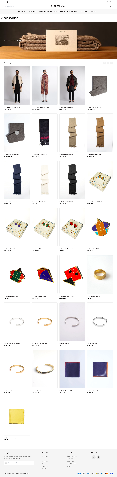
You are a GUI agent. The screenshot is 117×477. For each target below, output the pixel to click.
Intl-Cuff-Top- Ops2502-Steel (12, 343)
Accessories (94, 11)
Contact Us (45, 466)
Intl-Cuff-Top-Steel (64, 343)
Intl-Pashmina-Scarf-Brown (94, 154)
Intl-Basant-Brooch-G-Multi (66, 296)
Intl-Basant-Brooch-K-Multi (94, 249)
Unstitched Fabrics (45, 11)
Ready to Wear (59, 11)
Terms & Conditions (72, 464)
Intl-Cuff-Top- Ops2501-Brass (40, 343)
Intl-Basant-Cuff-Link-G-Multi (66, 249)
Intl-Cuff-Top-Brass (9, 391)
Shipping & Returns (72, 456)
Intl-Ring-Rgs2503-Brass (93, 296)
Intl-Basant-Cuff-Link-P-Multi (39, 249)
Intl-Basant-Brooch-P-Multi (39, 296)
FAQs (68, 466)
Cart (43, 459)
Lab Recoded (32, 11)
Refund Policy (70, 459)
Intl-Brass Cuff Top (37, 391)
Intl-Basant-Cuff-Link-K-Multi (94, 202)
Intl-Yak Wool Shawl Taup (94, 107)
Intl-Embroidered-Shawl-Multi (67, 107)
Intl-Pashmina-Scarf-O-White (39, 202)
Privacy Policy (70, 461)
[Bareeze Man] (58, 6)
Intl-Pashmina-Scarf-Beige (66, 154)
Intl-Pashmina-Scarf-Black (66, 202)
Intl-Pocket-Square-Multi (65, 391)
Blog (43, 464)
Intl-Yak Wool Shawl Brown (11, 154)
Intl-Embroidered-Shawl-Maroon (40, 107)
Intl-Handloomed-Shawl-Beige (12, 107)
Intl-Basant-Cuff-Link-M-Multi (11, 249)
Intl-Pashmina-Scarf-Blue (10, 202)
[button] (109, 6)
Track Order (110, 2)
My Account (45, 456)
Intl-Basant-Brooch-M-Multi (11, 296)
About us (69, 469)
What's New (21, 11)
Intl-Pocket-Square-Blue (93, 391)
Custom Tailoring (72, 11)
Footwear (84, 11)
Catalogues (45, 461)
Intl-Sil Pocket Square (10, 438)
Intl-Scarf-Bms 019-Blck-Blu (39, 154)
